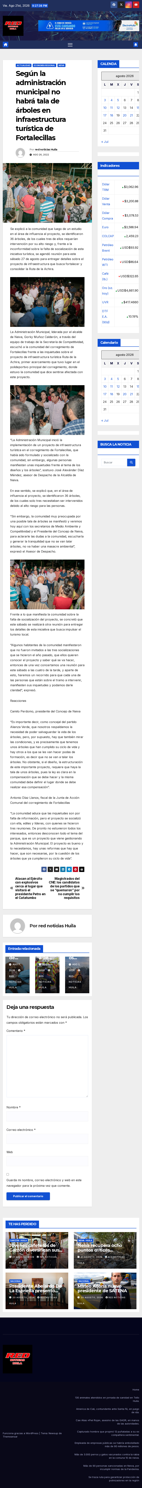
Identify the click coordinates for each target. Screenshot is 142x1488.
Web (9, 1152)
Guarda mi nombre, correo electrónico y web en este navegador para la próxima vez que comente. (44, 1183)
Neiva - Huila (85, 1240)
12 (118, 108)
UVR (105, 302)
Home (136, 1389)
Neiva (61, 65)
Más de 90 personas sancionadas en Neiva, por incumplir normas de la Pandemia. (111, 1467)
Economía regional (44, 65)
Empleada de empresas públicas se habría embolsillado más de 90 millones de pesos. (107, 1444)
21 (131, 115)
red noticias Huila (46, 149)
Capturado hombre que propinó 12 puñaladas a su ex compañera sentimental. (108, 1433)
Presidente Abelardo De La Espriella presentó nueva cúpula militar (35, 1290)
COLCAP (108, 236)
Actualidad (23, 65)
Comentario (15, 1031)
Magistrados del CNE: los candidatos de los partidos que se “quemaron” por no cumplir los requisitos (64, 888)
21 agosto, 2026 (24, 1257)
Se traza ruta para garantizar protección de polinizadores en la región (114, 1479)
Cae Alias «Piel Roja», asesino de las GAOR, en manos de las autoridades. (107, 1422)
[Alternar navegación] (70, 45)
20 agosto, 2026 (24, 1297)
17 (104, 115)
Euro (105, 227)
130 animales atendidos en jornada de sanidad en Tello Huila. (107, 1399)
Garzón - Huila (18, 1240)
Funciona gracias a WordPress (21, 1433)
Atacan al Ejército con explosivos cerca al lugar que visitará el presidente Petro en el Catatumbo (30, 888)
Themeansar (10, 1436)
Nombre (13, 1107)
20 (124, 115)
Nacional (15, 1281)
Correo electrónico (21, 1130)
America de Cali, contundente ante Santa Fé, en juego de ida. (107, 1410)
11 (111, 108)
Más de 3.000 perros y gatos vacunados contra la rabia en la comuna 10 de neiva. (107, 1456)
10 (104, 108)
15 (138, 108)
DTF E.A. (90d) (106, 316)
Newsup (53, 1433)
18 (111, 115)
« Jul (104, 142)
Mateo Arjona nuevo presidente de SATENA (102, 1288)
